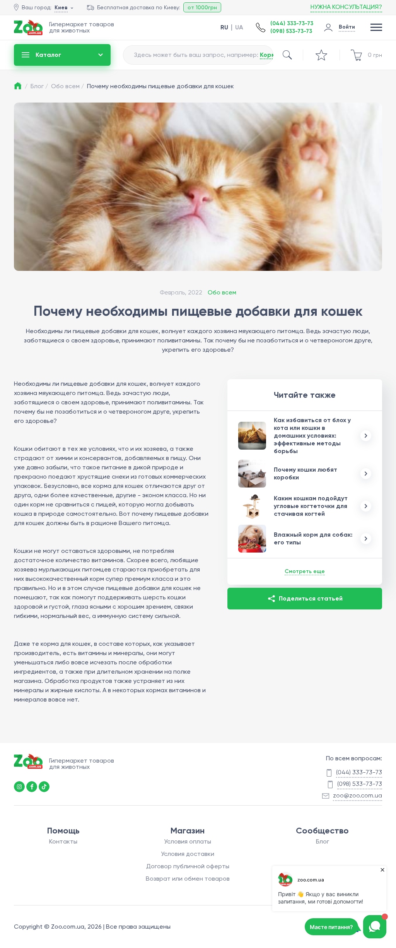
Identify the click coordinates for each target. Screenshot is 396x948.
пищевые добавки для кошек (104, 383)
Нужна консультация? (346, 6)
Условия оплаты (187, 841)
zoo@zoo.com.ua (357, 795)
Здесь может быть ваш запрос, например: (221, 54)
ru (224, 27)
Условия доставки (187, 853)
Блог (39, 86)
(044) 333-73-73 (291, 23)
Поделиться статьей (311, 598)
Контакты (63, 841)
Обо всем (67, 86)
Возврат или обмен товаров (188, 878)
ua (239, 27)
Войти (347, 27)
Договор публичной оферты (187, 866)
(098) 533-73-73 (291, 31)
